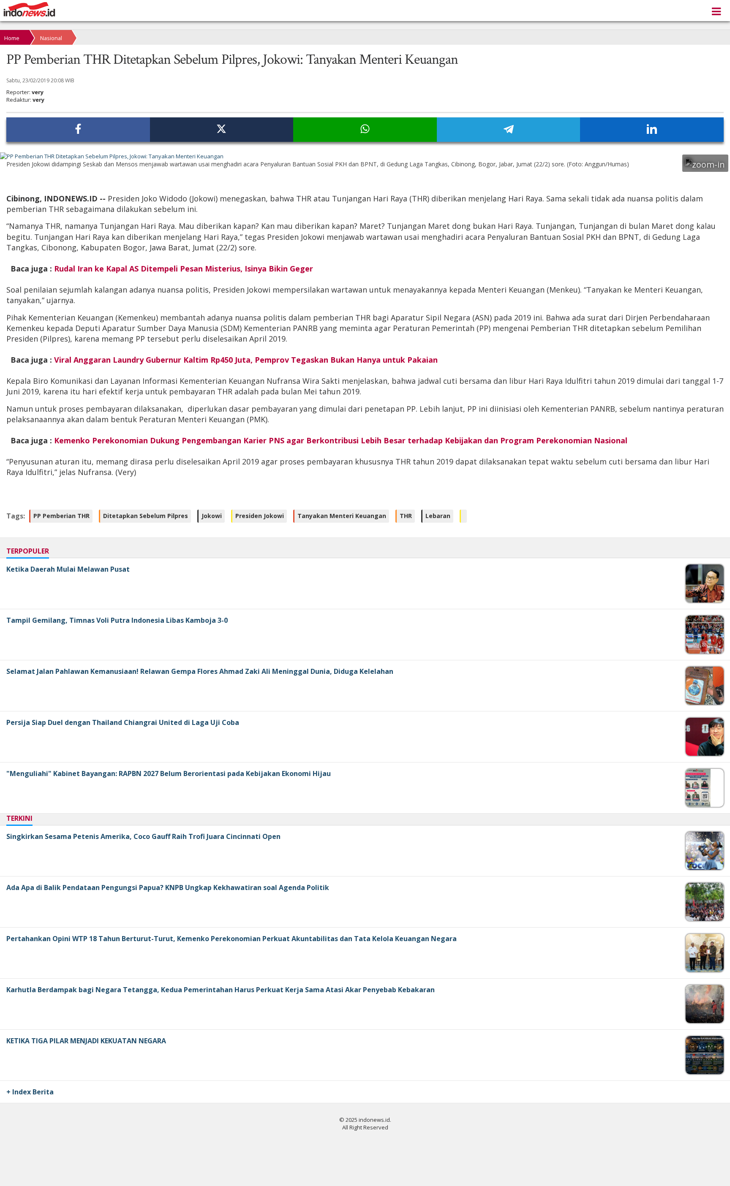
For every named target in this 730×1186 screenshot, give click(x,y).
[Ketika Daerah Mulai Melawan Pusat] (706, 600)
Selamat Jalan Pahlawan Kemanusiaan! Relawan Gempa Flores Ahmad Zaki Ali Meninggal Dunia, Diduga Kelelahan (199, 671)
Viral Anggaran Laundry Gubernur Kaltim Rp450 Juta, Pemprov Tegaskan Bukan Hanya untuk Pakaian (246, 360)
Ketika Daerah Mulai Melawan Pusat (68, 569)
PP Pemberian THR (61, 516)
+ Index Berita (30, 1091)
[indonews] (29, 9)
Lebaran (437, 516)
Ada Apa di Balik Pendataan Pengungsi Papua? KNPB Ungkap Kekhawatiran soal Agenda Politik (167, 887)
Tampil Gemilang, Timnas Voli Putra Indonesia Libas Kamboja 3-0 (117, 620)
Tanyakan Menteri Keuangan (341, 516)
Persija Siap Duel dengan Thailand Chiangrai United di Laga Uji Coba (122, 722)
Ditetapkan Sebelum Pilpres (145, 516)
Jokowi (212, 516)
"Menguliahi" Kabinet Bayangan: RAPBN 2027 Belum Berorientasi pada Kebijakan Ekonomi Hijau (168, 773)
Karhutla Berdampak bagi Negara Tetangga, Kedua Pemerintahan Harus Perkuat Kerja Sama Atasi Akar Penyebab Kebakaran (220, 989)
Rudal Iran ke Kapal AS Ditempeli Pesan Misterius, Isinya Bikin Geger (183, 268)
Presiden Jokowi (259, 516)
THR (406, 516)
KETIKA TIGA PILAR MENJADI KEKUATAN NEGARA (86, 1040)
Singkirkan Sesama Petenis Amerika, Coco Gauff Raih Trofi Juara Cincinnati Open (143, 836)
